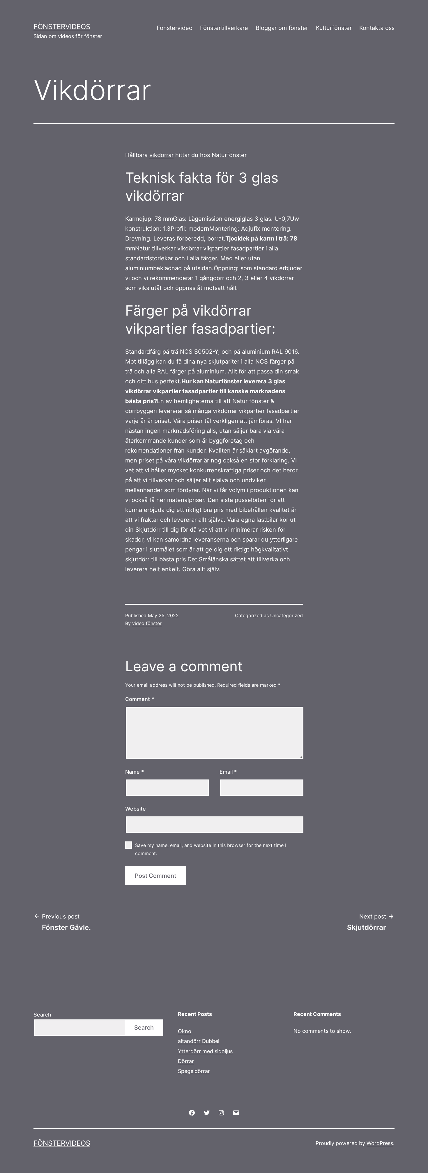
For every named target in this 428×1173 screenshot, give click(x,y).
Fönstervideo (174, 27)
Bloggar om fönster (282, 27)
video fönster (147, 623)
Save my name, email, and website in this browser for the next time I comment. (210, 849)
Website (135, 809)
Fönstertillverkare (224, 27)
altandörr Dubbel (198, 1041)
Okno (184, 1031)
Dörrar (186, 1061)
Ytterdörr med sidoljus (205, 1051)
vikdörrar (161, 155)
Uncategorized (286, 615)
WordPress (380, 1143)
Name (134, 772)
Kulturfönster (334, 27)
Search (42, 1015)
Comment (139, 699)
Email (228, 772)
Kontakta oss (377, 27)
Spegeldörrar (194, 1071)
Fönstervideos (61, 26)
